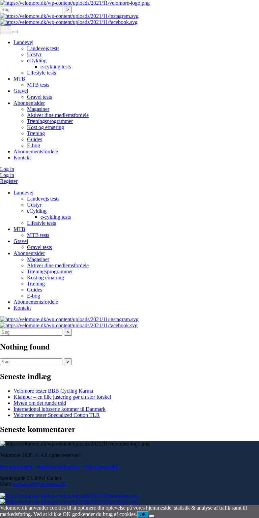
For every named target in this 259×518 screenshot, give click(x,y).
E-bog (33, 145)
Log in (7, 169)
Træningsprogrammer (50, 121)
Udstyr (34, 54)
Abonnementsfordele (35, 151)
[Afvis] (151, 516)
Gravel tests (39, 97)
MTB (19, 79)
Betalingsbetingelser (58, 466)
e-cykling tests (55, 66)
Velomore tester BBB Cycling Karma (53, 391)
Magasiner (38, 109)
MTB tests (38, 85)
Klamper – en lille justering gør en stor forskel (62, 397)
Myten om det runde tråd (39, 403)
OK (143, 514)
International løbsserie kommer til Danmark (59, 409)
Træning (36, 133)
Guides (34, 139)
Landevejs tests (43, 48)
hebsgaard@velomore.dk (39, 484)
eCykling (37, 60)
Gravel (20, 91)
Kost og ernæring (45, 127)
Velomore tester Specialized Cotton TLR (56, 415)
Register (9, 181)
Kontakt (22, 157)
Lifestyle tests (41, 72)
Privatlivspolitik (101, 466)
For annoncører (16, 466)
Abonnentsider (29, 103)
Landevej (23, 42)
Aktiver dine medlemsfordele (58, 115)
